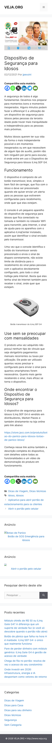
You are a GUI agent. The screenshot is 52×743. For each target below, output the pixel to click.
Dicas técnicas (37, 491)
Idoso (11, 495)
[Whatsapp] (12, 88)
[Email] (35, 88)
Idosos (20, 495)
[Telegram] (29, 88)
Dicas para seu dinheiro (18, 710)
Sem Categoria (13, 724)
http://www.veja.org (37, 738)
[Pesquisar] (43, 595)
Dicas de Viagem (18, 491)
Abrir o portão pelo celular (23, 508)
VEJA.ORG (13, 7)
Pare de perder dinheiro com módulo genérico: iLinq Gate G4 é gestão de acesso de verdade (25, 652)
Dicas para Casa (13, 705)
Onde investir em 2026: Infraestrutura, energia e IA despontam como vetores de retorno (25, 673)
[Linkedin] (24, 88)
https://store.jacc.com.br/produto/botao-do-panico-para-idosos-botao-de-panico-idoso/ (25, 436)
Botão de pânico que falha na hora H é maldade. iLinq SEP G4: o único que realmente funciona (25, 640)
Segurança (10, 720)
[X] (18, 88)
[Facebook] (7, 88)
